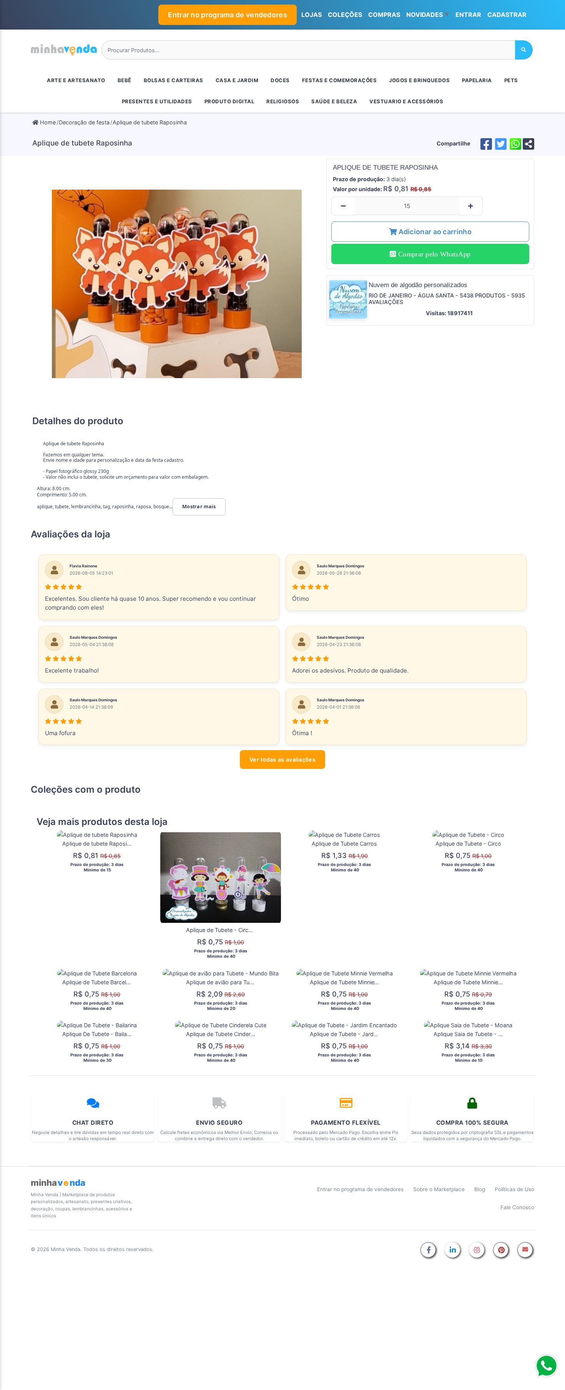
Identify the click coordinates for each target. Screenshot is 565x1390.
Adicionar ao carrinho (434, 232)
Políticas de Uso (514, 1189)
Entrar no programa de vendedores (227, 15)
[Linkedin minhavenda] (452, 1250)
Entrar (468, 14)
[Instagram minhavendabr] (476, 1250)
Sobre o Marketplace (439, 1189)
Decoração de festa (84, 122)
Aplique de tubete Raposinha (150, 122)
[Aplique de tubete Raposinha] (177, 283)
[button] (427, 15)
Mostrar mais (199, 506)
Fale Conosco (517, 1207)
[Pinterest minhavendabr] (501, 1250)
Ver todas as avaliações (282, 759)
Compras (384, 14)
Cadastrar (507, 14)
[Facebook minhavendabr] (428, 1250)
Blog (479, 1189)
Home (47, 122)
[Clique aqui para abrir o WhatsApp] (546, 1365)
